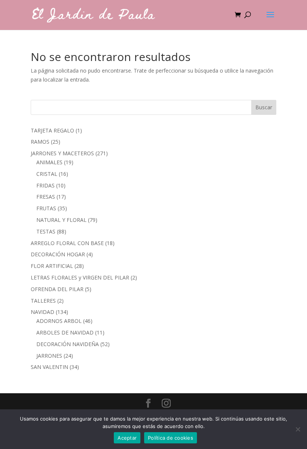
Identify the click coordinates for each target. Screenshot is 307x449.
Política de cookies (170, 438)
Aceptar (127, 438)
